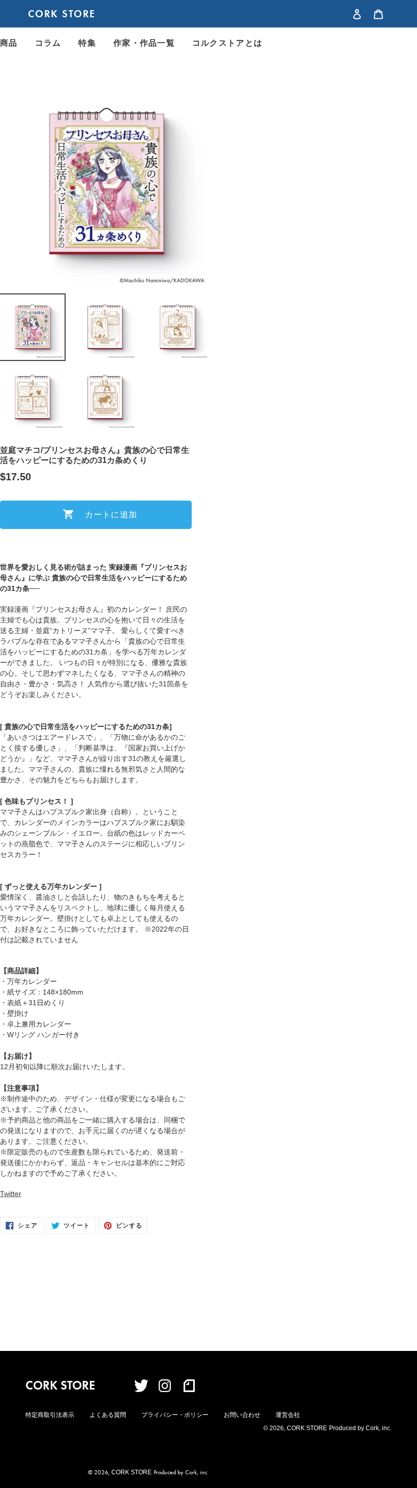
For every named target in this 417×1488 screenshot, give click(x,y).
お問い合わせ (242, 1414)
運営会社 (288, 1414)
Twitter (10, 1193)
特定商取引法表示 (49, 1414)
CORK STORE (62, 14)
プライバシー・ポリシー (174, 1414)
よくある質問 (108, 1414)
